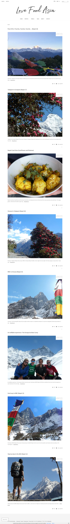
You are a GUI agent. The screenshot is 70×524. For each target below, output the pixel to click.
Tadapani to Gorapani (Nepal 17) (17, 90)
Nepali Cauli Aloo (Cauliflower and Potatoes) (21, 150)
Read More (13, 80)
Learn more (48, 523)
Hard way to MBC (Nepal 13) (16, 393)
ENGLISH (3, 1)
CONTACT (48, 18)
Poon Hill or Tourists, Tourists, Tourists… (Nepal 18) (23, 29)
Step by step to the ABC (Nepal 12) (18, 454)
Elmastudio (49, 521)
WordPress (39, 521)
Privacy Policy (31, 521)
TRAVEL (32, 18)
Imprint (22, 521)
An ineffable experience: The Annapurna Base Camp (23, 332)
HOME (21, 18)
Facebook (56, 1)
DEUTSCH (7, 1)
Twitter (57, 1)
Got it (53, 523)
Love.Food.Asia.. (12, 521)
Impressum (18, 521)
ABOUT (42, 18)
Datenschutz (26, 521)
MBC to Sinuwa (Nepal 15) (15, 272)
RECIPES (26, 18)
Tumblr (59, 1)
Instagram (54, 1)
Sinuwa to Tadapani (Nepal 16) (17, 211)
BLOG (38, 18)
